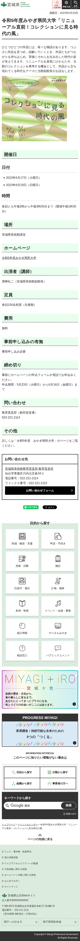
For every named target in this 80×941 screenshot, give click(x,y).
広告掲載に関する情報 (15, 869)
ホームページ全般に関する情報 (20, 875)
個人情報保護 (11, 857)
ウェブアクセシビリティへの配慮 (21, 863)
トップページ (8, 824)
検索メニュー (75, 4)
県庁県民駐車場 (52, 921)
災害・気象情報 (57, 4)
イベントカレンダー (28, 824)
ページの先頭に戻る (40, 839)
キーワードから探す (17, 798)
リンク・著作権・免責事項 (17, 851)
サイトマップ (11, 886)
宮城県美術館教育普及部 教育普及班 (29, 468)
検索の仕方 (71, 814)
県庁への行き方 (13, 921)
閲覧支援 (66, 4)
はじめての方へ (12, 881)
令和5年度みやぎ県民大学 (19, 258)
